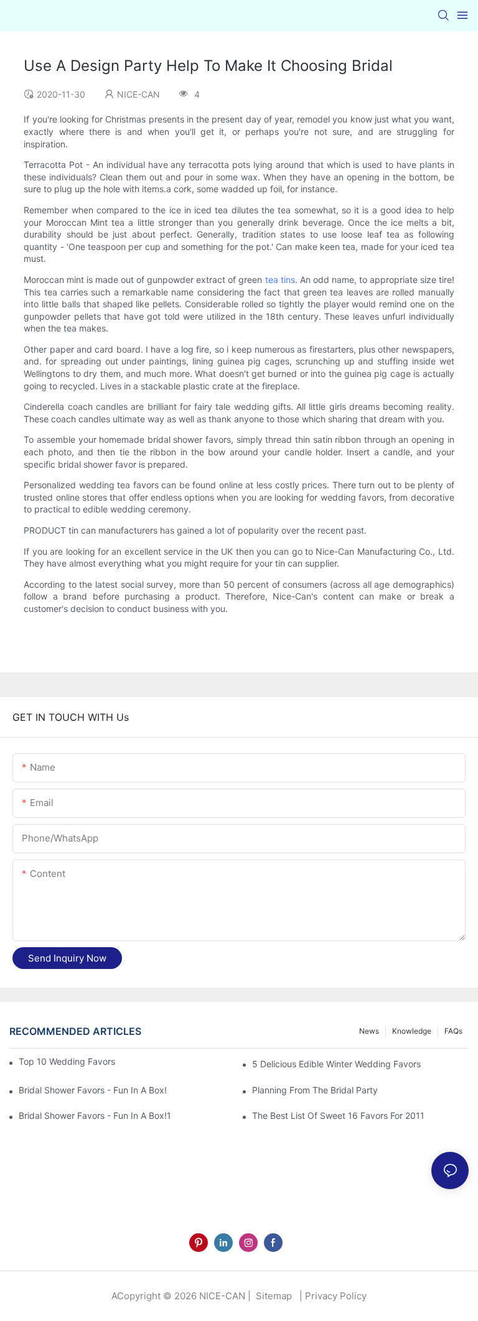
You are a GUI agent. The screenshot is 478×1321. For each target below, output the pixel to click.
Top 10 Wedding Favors (67, 1061)
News (369, 1031)
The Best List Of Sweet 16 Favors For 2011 (338, 1115)
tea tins (280, 279)
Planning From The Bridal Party (315, 1090)
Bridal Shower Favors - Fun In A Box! (93, 1090)
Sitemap (272, 1296)
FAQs (453, 1031)
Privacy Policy (336, 1296)
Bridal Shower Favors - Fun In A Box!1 (95, 1115)
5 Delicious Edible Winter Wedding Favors (336, 1064)
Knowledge (411, 1031)
